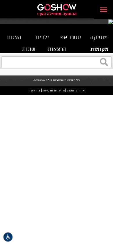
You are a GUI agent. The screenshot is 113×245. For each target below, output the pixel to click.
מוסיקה (98, 37)
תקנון (70, 90)
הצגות (14, 37)
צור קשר (35, 90)
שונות (28, 49)
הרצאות (57, 49)
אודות (80, 90)
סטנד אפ (70, 37)
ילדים (42, 37)
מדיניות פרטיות (54, 90)
